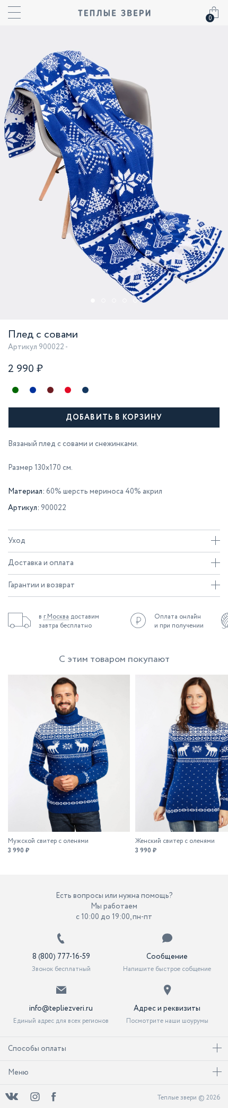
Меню (18, 1072)
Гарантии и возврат (41, 585)
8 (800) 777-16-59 (61, 956)
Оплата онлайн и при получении (179, 621)
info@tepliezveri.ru (61, 1008)
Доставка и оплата (41, 563)
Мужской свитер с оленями (48, 841)
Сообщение (167, 956)
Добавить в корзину (114, 417)
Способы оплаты (37, 1048)
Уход (16, 540)
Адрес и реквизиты (167, 1008)
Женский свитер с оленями (175, 841)
